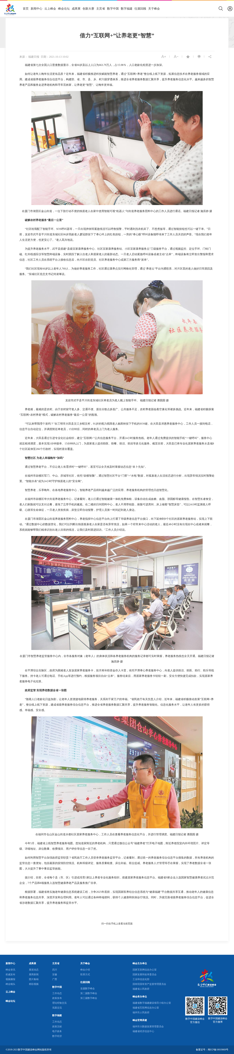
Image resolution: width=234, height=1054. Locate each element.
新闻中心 (36, 8)
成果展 (76, 8)
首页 (26, 8)
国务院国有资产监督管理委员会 (149, 984)
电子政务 (57, 1031)
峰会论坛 (64, 8)
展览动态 (34, 969)
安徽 (54, 974)
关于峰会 (154, 8)
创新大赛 (88, 8)
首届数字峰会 (87, 988)
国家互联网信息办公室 (145, 969)
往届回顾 (140, 8)
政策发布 (57, 998)
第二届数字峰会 (88, 993)
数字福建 (126, 8)
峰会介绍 (85, 969)
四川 (54, 969)
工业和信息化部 (141, 979)
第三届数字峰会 (88, 998)
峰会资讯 (10, 969)
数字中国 (113, 8)
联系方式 (85, 974)
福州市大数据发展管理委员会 (148, 1026)
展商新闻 (34, 974)
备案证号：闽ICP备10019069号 (212, 1049)
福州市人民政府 (141, 1012)
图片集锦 (34, 979)
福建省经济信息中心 (143, 1031)
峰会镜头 (10, 984)
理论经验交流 (59, 1003)
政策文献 (57, 1026)
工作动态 (57, 993)
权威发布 (10, 974)
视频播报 (10, 979)
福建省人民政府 (141, 989)
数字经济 (57, 1036)
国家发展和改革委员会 (145, 974)
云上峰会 (50, 8)
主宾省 (100, 8)
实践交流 (57, 1007)
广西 (54, 979)
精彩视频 (34, 984)
